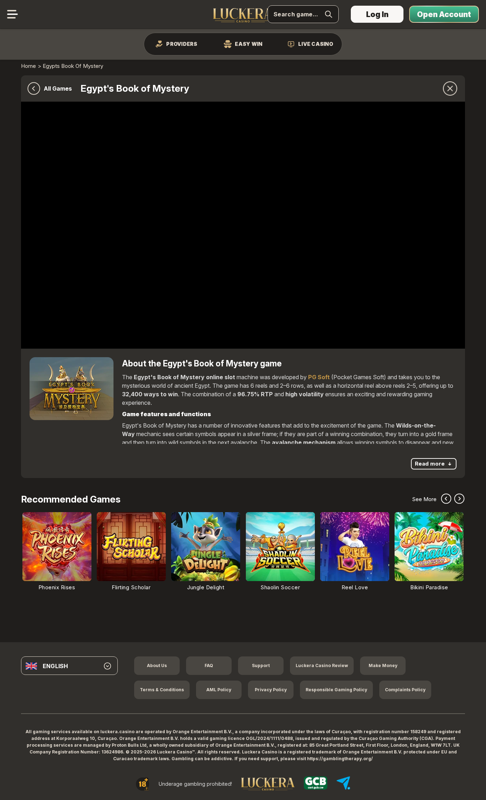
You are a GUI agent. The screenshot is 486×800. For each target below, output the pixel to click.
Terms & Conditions (162, 689)
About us (157, 665)
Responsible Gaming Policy (336, 689)
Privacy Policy (271, 689)
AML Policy (218, 689)
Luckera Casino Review (322, 665)
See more (424, 499)
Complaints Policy (405, 689)
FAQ (209, 665)
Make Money (383, 665)
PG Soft (319, 377)
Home (28, 66)
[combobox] (69, 666)
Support (261, 665)
